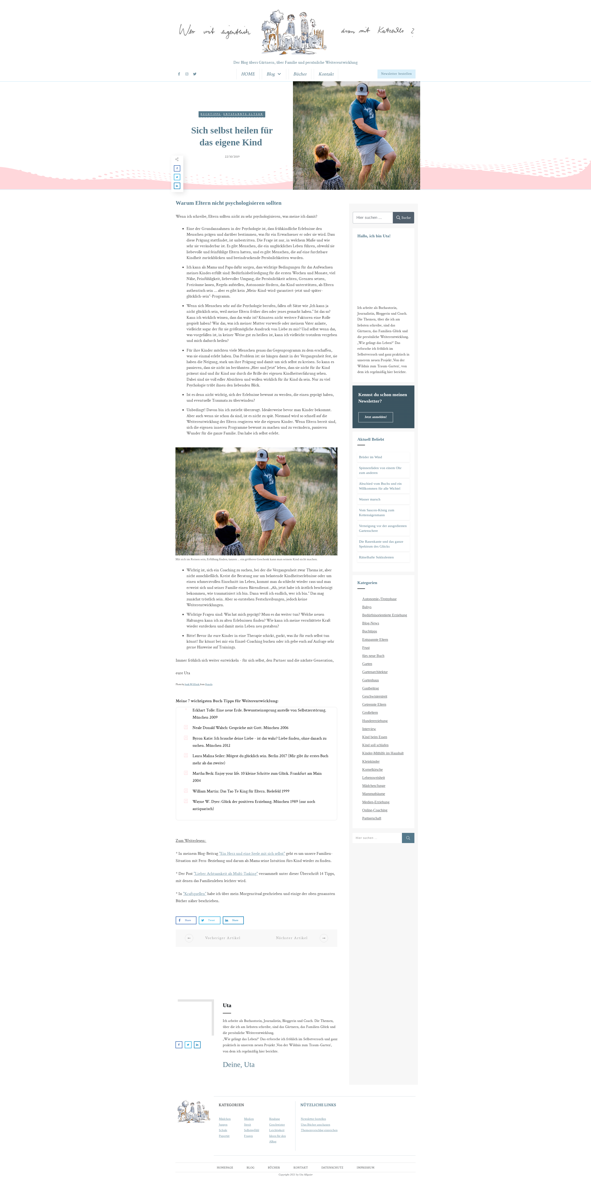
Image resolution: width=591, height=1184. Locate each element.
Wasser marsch (369, 499)
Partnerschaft (371, 818)
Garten (367, 664)
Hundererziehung (375, 721)
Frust (366, 648)
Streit (247, 1125)
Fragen (248, 1136)
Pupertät (224, 1136)
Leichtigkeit (276, 1130)
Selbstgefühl (251, 1130)
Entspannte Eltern (243, 114)
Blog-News (370, 623)
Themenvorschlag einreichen (319, 1130)
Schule (223, 1130)
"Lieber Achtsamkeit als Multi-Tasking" (226, 873)
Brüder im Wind (370, 457)
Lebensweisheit (373, 778)
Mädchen (225, 1119)
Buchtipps (211, 114)
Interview (369, 729)
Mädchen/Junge (373, 786)
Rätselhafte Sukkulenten (376, 557)
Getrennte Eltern (374, 704)
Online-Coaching (374, 810)
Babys (366, 607)
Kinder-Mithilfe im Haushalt (383, 753)
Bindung (274, 1119)
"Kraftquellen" (194, 893)
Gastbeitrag (370, 688)
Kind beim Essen (374, 737)
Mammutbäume (373, 794)
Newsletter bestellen (313, 1119)
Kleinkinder (371, 761)
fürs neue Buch (373, 656)
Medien (249, 1119)
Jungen (223, 1125)
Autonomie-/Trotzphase (379, 599)
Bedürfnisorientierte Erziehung (384, 615)
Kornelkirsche (372, 769)
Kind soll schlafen (375, 745)
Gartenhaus (370, 680)
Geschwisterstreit (374, 696)
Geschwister (277, 1125)
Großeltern (370, 712)
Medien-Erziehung (375, 802)
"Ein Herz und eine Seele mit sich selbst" (252, 853)
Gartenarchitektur (375, 672)
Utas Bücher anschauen (315, 1125)
